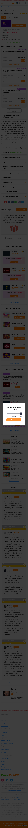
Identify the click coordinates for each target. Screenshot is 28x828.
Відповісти (14, 419)
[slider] (21, 414)
